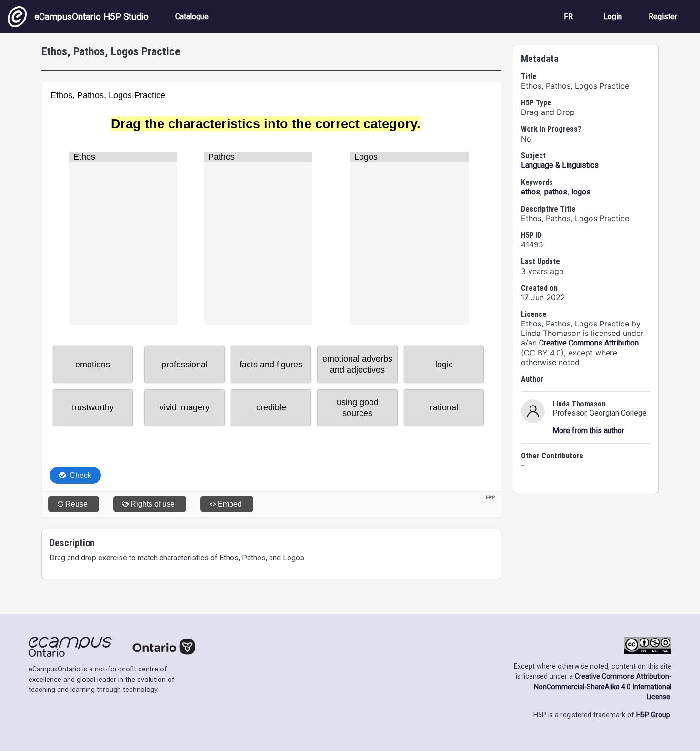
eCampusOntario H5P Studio (91, 16)
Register (663, 16)
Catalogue (192, 16)
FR (568, 16)
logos (580, 191)
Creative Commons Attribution (589, 342)
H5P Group (653, 715)
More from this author (588, 430)
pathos (555, 191)
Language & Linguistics (560, 165)
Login (612, 16)
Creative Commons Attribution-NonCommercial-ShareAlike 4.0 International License (602, 686)
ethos (530, 191)
